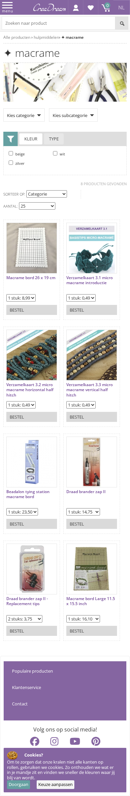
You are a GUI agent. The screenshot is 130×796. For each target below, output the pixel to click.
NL (121, 7)
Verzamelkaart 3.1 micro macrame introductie (89, 280)
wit (62, 153)
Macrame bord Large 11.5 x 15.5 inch (90, 601)
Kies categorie (20, 115)
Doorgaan (18, 784)
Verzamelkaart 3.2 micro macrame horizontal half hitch (29, 390)
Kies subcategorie (70, 115)
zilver (19, 163)
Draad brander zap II (86, 491)
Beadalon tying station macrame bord (28, 494)
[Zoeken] (121, 23)
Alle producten (16, 37)
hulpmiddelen (46, 37)
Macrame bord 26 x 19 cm (30, 277)
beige (19, 153)
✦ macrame (72, 37)
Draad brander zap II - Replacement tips (27, 601)
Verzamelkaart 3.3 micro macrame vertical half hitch (89, 390)
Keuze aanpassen (55, 784)
